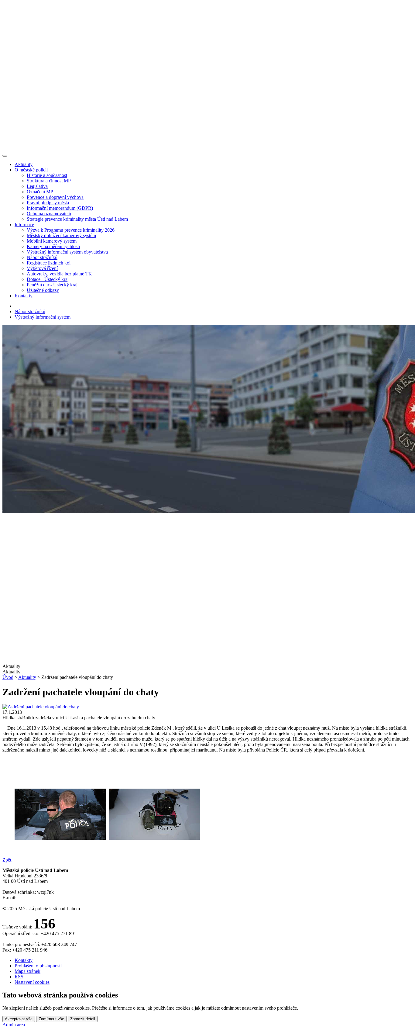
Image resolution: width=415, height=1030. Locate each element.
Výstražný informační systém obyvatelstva (67, 251)
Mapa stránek (27, 971)
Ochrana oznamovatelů (49, 213)
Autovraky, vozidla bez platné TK (59, 273)
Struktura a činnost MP (49, 180)
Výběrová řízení (42, 268)
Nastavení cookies (32, 982)
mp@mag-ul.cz (32, 897)
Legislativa (37, 186)
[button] (207, 672)
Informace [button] (24, 224)
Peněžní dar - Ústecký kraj (52, 284)
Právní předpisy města (48, 202)
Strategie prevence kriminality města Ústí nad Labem (77, 219)
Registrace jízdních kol (48, 262)
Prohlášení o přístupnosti (38, 965)
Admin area (13, 1024)
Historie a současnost (47, 175)
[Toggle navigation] (4, 156)
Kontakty (24, 295)
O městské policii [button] (31, 169)
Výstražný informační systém (42, 317)
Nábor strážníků (42, 257)
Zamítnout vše (51, 1019)
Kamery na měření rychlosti (53, 246)
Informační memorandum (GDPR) (60, 208)
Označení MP (40, 191)
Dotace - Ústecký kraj (48, 279)
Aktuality (24, 164)
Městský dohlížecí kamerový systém (61, 235)
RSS (19, 976)
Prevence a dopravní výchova (55, 197)
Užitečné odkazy (43, 290)
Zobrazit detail (82, 1019)
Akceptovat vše (19, 1019)
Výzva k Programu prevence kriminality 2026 (71, 230)
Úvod (7, 677)
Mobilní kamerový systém (52, 241)
